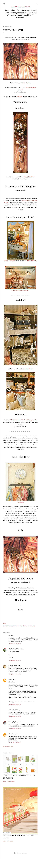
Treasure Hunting (31, 626)
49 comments (10, 841)
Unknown (11, 679)
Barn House (29, 369)
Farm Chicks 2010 (31, 260)
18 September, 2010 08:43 (15, 704)
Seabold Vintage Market (29, 420)
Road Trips (23, 626)
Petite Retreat (26, 83)
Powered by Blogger (22, 853)
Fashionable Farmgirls (12, 626)
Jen (9, 635)
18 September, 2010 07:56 (15, 674)
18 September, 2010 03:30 (15, 660)
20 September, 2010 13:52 (15, 742)
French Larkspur (9, 260)
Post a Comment (8, 746)
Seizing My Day (13, 722)
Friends (19, 626)
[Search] (37, 3)
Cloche (19, 96)
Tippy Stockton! (29, 177)
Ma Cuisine (20, 502)
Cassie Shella (12, 709)
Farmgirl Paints (13, 665)
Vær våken (12, 734)
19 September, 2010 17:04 (15, 716)
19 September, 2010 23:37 (15, 728)
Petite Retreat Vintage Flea (20, 290)
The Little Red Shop (14, 649)
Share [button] (4, 623)
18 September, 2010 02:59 (15, 643)
